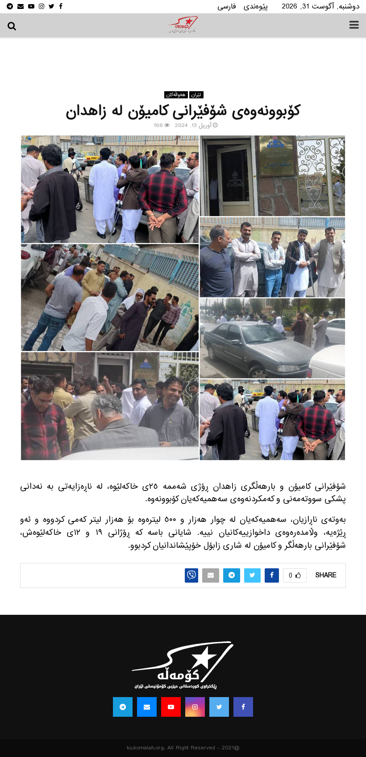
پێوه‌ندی (256, 6)
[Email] (147, 707)
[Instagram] (195, 707)
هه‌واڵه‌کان (176, 94)
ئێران (196, 94)
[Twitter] (219, 707)
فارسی (226, 6)
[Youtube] (171, 707)
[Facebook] (243, 707)
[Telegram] (123, 707)
